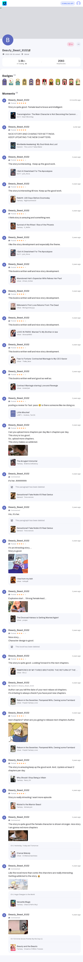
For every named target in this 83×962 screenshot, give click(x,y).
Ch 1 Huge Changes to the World (23, 894)
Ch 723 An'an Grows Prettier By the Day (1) (27, 939)
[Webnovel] (4, 3)
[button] (41, 23)
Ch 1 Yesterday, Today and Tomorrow (24, 846)
